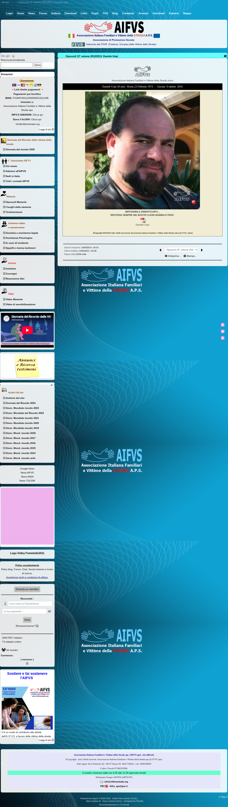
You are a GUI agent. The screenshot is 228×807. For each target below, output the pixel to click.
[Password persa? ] (27, 626)
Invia (27, 619)
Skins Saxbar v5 (93, 801)
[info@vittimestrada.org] (101, 781)
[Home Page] (114, 27)
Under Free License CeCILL (125, 798)
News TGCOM (27, 480)
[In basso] (223, 338)
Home (13, 2)
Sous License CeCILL (112, 801)
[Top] (223, 325)
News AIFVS (27, 472)
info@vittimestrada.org (28, 124)
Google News (27, 468)
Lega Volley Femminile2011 (27, 553)
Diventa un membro (27, 589)
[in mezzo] (223, 331)
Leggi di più (45, 129)
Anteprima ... (174, 256)
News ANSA (27, 476)
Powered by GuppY (89, 798)
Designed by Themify (133, 801)
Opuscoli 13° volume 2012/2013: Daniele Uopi (92, 56)
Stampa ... (191, 256)
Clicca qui (38, 114)
